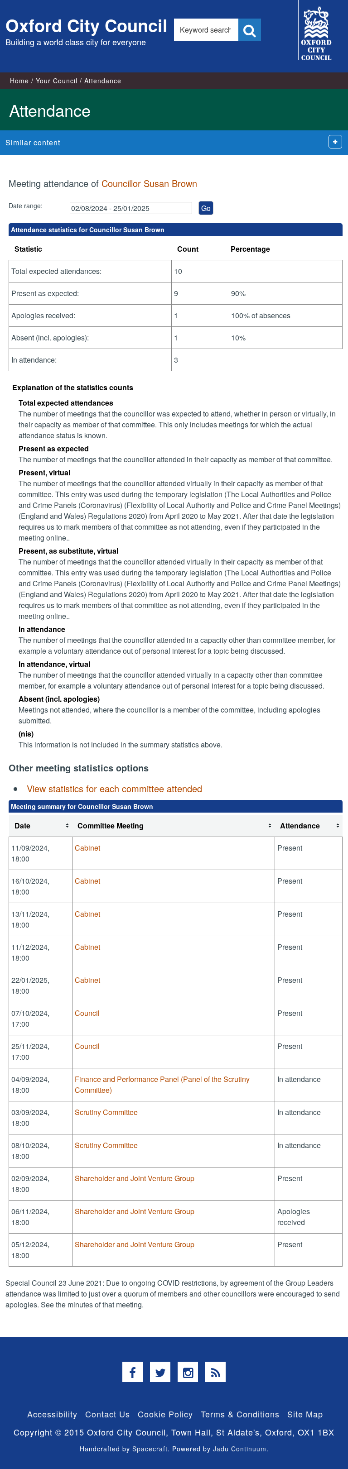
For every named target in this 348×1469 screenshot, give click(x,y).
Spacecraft (150, 1448)
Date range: (26, 205)
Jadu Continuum (239, 1448)
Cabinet (87, 847)
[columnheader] (40, 826)
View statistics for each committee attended (114, 788)
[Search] (249, 30)
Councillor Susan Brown (149, 183)
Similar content (32, 142)
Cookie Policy (165, 1414)
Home (19, 80)
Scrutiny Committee (106, 1112)
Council (87, 1013)
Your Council (56, 80)
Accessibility (52, 1414)
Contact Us (107, 1414)
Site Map (305, 1414)
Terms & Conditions (240, 1414)
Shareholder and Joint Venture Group (134, 1178)
